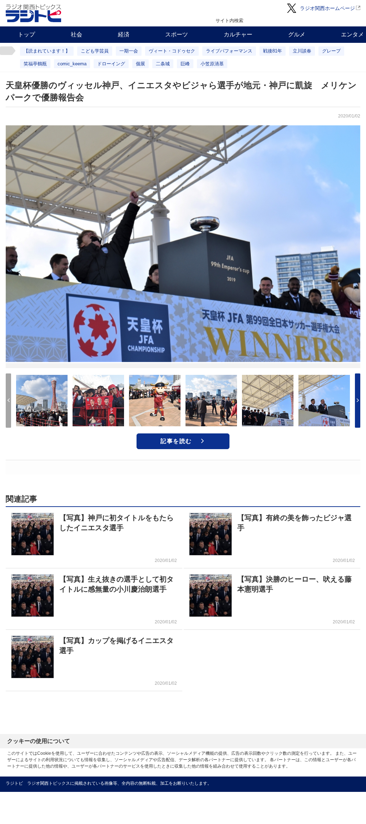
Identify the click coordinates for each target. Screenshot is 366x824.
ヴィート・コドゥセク (172, 51)
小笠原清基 (212, 63)
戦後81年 (272, 51)
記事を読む (176, 441)
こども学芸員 (95, 51)
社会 (76, 34)
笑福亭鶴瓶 (35, 63)
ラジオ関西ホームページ (327, 8)
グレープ (331, 51)
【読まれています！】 (47, 51)
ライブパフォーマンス (229, 51)
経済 (123, 34)
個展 (140, 63)
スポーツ (176, 34)
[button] (357, 400)
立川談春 (302, 51)
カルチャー (238, 34)
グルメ (296, 34)
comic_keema (72, 63)
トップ (26, 34)
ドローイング (111, 63)
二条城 (163, 63)
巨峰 (185, 63)
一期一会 (128, 51)
